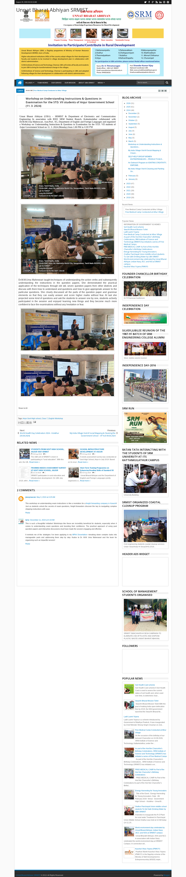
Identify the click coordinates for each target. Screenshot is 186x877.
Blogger (167, 875)
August (131, 127)
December (132, 113)
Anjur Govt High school (32, 418)
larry (27, 520)
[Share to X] (25, 422)
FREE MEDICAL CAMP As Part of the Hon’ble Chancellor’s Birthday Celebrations (141, 248)
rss (157, 2)
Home (20, 82)
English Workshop (56, 418)
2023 (128, 184)
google (153, 2)
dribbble (164, 2)
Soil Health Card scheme (134, 227)
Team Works (42, 83)
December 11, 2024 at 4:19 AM (42, 520)
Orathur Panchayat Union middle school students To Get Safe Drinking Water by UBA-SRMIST (144, 255)
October (131, 120)
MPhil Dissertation (79, 535)
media (100, 83)
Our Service (56, 83)
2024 (128, 110)
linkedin (160, 2)
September (133, 124)
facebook (149, 2)
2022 (128, 187)
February (132, 176)
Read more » (34, 462)
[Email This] (19, 422)
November (132, 117)
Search (166, 83)
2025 (128, 107)
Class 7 (45, 418)
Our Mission (70, 83)
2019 (128, 198)
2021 (128, 191)
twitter (145, 2)
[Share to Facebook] (27, 422)
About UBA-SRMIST (87, 83)
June (130, 134)
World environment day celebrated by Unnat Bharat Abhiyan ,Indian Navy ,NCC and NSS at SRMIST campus (145, 261)
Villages (29, 83)
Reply (27, 513)
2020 (128, 194)
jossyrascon (30, 497)
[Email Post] (34, 422)
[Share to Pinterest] (30, 422)
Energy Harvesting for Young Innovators (140, 251)
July (130, 131)
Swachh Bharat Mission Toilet (136, 229)
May (130, 138)
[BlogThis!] (22, 422)
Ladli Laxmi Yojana (131, 232)
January (131, 179)
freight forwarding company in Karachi (101, 503)
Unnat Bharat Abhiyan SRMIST (52, 9)
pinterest (168, 2)
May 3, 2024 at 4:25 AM (46, 497)
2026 (128, 103)
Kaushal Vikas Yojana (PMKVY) (136, 266)
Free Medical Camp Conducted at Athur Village (50, 90)
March (131, 141)
